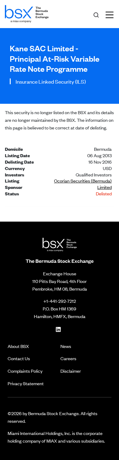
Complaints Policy (25, 371)
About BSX (18, 346)
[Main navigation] (111, 14)
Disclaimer (70, 371)
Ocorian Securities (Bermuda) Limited (83, 183)
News (65, 346)
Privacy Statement (26, 383)
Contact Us (19, 358)
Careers (68, 358)
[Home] (27, 12)
